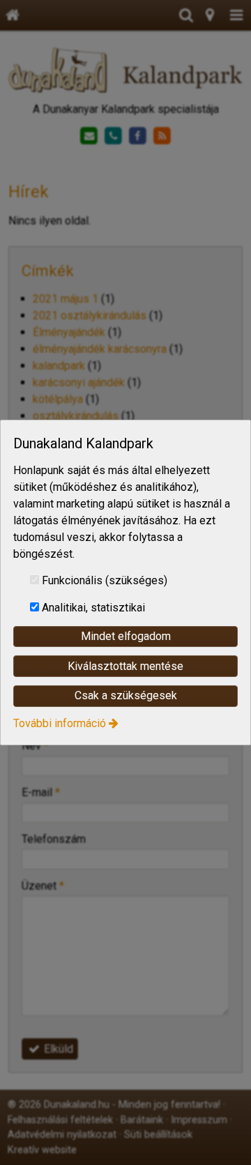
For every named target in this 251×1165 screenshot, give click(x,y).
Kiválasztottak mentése (125, 666)
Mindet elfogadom (126, 636)
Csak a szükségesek (126, 695)
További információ (59, 723)
